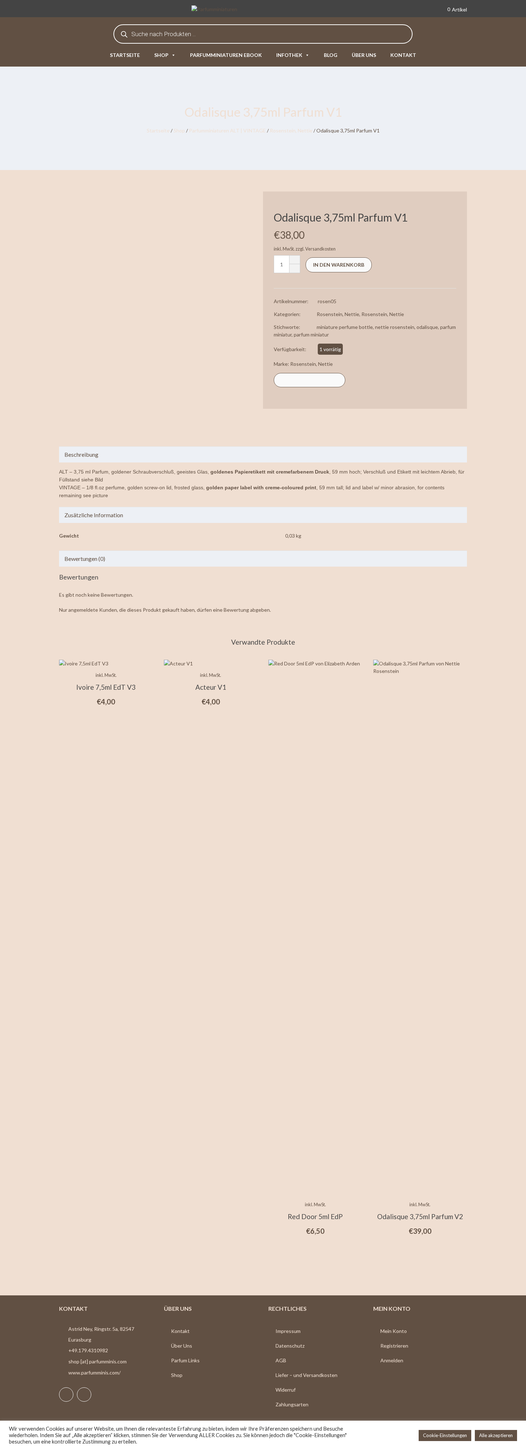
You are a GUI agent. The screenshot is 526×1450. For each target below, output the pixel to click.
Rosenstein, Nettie (291, 130)
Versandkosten (320, 249)
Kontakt (403, 55)
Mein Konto (393, 1331)
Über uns (364, 55)
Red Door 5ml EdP (315, 1216)
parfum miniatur (311, 334)
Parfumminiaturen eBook (226, 55)
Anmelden (391, 1360)
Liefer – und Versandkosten (306, 1375)
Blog (330, 55)
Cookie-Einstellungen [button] (445, 1435)
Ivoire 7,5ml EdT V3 (106, 687)
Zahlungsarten (292, 1404)
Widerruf (286, 1390)
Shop (161, 55)
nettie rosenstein (394, 327)
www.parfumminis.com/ (94, 1372)
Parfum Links (185, 1360)
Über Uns (181, 1346)
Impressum (288, 1331)
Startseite (125, 55)
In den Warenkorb (338, 265)
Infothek (289, 55)
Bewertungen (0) (84, 558)
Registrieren (394, 1346)
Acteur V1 (210, 687)
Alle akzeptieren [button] (496, 1435)
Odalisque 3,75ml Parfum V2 (420, 1216)
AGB (281, 1360)
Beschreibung (81, 454)
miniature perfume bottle (345, 327)
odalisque (427, 327)
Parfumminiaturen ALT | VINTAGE (227, 130)
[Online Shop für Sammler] (225, 10)
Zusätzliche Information (93, 514)
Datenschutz (290, 1346)
